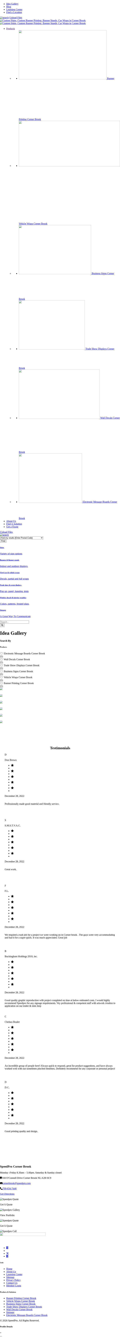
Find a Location (14, 12)
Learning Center (14, 9)
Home (9, 1268)
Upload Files (15, 17)
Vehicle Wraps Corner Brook (18, 677)
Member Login (13, 1285)
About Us (11, 1271)
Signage (10, 1312)
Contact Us (11, 1283)
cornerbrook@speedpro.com (16, 1183)
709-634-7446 (9, 1188)
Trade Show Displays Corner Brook (21, 665)
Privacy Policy (13, 1280)
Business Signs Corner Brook (18, 671)
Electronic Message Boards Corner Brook (24, 653)
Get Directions (7, 1194)
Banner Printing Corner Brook (19, 683)
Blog (8, 6)
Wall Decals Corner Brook (17, 659)
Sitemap (10, 1277)
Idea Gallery (12, 4)
